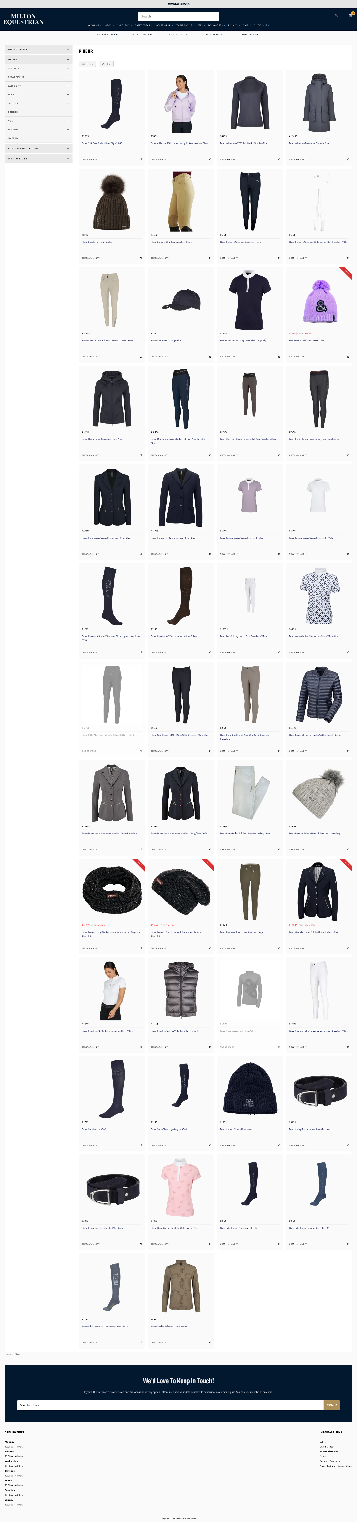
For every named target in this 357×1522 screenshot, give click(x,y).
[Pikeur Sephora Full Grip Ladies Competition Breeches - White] (319, 990)
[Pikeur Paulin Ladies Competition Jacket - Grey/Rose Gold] (112, 793)
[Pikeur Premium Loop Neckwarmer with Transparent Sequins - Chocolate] (112, 892)
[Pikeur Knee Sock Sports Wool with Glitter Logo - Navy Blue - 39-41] (112, 596)
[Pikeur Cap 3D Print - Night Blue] (181, 300)
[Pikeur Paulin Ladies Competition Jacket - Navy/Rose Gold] (181, 793)
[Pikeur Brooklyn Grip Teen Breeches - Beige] (181, 202)
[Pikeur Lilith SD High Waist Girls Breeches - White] (250, 596)
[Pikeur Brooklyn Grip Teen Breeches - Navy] (250, 202)
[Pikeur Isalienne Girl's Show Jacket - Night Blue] (181, 497)
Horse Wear (163, 25)
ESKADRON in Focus (178, 4)
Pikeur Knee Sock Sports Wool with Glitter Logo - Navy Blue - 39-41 (111, 638)
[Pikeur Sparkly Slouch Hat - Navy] (250, 1089)
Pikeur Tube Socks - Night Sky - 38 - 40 (238, 1228)
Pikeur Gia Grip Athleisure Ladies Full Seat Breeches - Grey (248, 439)
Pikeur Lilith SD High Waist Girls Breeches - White (243, 636)
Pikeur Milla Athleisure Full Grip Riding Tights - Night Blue (109, 734)
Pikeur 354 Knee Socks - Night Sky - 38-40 (102, 143)
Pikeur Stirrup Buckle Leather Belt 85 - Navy (309, 1129)
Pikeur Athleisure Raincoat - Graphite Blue (309, 143)
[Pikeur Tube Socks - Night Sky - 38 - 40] (250, 1187)
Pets (200, 25)
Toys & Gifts (215, 25)
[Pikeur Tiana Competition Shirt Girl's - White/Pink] (181, 1187)
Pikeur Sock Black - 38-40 (94, 1129)
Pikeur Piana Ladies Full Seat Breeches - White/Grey (245, 833)
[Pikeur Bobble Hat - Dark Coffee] (112, 202)
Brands (232, 25)
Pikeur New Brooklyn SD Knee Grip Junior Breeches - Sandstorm (245, 736)
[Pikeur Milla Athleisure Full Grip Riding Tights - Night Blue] (112, 695)
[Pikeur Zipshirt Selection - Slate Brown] (181, 1286)
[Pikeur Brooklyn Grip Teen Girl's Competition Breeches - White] (319, 202)
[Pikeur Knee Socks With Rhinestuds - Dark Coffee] (181, 596)
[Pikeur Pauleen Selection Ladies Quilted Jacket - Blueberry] (319, 695)
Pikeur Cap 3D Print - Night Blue (166, 340)
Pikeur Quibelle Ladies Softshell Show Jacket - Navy (313, 932)
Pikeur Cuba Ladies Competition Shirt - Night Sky (243, 340)
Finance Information (329, 1451)
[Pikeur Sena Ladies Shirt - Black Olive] (250, 990)
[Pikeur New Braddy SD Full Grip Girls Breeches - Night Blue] (181, 695)
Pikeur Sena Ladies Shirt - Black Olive (237, 1030)
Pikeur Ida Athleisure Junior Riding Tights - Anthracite (314, 439)
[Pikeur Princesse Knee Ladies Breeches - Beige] (250, 892)
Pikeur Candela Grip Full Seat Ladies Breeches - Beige (107, 340)
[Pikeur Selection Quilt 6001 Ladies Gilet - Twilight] (181, 990)
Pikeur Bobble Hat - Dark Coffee (97, 241)
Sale (245, 25)
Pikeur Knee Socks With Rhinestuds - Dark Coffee (174, 636)
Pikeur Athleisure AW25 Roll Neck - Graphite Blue (243, 143)
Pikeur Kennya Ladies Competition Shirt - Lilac (241, 537)
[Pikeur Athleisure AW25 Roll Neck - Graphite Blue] (250, 103)
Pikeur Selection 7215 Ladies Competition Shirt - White (107, 1030)
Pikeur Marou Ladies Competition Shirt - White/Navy (314, 636)
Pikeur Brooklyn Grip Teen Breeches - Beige (171, 241)
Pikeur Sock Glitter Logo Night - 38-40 (169, 1129)
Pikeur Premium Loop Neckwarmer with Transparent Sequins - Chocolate (111, 934)
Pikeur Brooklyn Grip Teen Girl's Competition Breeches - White (318, 241)
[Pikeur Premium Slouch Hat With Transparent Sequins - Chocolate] (181, 892)
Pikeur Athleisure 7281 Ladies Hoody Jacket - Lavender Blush (179, 143)
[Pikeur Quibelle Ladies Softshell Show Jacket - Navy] (319, 892)
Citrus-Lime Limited (188, 1519)
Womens (93, 25)
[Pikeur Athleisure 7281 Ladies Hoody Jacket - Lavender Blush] (181, 103)
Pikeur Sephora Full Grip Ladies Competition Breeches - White (318, 1030)
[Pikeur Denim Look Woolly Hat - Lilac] (319, 300)
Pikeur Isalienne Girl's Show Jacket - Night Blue (173, 537)
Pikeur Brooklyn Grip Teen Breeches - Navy (240, 241)
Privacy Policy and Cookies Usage (336, 1466)
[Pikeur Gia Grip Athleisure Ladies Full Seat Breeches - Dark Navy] (181, 399)
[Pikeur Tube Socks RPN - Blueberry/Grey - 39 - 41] (112, 1286)
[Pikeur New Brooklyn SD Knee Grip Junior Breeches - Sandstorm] (250, 695)
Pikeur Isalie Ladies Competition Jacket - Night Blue (106, 537)
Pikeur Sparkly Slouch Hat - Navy (236, 1129)
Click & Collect (327, 1446)
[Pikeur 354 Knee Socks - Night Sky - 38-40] (112, 103)
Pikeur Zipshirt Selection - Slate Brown (169, 1326)
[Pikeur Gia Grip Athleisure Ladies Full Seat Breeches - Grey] (250, 399)
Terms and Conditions (330, 1461)
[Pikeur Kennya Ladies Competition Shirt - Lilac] (250, 497)
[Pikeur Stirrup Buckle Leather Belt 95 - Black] (112, 1187)
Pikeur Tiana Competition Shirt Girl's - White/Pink (174, 1228)
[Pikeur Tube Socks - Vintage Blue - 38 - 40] (319, 1187)
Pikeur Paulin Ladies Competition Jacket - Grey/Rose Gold (109, 833)
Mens (107, 25)
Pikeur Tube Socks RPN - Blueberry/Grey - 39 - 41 (106, 1326)
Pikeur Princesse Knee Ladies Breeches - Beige (241, 932)
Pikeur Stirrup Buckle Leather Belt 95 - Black (102, 1228)
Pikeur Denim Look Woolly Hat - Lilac (306, 340)
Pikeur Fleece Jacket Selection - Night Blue (102, 439)
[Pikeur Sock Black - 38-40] (112, 1089)
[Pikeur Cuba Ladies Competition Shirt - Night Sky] (250, 300)
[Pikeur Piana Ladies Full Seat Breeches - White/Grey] (250, 793)
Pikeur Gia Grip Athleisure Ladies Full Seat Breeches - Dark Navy (179, 441)
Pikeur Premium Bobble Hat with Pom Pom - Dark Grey (314, 833)
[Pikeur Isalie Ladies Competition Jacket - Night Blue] (112, 497)
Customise (260, 25)
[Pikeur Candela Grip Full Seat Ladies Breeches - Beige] (112, 300)
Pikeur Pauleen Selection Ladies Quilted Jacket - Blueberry (316, 734)
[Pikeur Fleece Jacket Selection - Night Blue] (112, 399)
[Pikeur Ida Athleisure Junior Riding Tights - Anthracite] (319, 399)
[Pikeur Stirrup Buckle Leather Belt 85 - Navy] (319, 1089)
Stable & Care (184, 25)
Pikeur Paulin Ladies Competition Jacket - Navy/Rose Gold (179, 833)
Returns (323, 1456)
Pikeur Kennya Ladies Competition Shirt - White (311, 537)
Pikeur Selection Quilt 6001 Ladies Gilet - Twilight (174, 1030)
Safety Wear (142, 25)
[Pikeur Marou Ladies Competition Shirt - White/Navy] (319, 596)
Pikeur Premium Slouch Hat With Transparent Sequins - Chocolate (176, 934)
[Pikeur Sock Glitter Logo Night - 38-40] (181, 1089)
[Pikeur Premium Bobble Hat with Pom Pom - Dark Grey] (319, 793)
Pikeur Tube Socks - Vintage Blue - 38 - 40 (309, 1228)
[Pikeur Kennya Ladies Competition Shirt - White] (319, 497)
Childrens (123, 25)
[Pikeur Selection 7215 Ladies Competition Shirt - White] (112, 990)
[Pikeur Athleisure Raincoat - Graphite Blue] (319, 103)
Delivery (323, 1441)
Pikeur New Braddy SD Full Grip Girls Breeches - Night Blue (179, 734)
